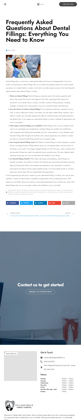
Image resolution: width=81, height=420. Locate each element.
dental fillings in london (25, 190)
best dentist (12, 190)
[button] (12, 203)
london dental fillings (55, 192)
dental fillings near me (65, 190)
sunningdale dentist (26, 194)
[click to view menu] (13, 4)
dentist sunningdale (40, 192)
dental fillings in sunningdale (45, 190)
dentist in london (14, 192)
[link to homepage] (40, 4)
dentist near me (26, 192)
